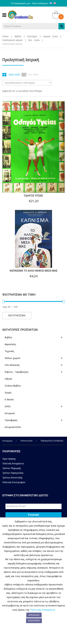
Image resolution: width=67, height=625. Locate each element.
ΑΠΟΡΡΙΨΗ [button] (34, 620)
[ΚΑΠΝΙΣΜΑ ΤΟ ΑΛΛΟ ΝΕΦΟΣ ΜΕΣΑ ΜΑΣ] (33, 239)
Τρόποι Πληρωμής (11, 468)
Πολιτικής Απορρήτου (42, 609)
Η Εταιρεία (7, 440)
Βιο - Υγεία (33, 40)
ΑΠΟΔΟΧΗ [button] (34, 614)
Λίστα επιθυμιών (40, 3)
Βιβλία (17, 36)
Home (5, 36)
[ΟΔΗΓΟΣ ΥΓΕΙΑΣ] (33, 147)
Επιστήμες (32, 36)
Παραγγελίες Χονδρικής (52, 440)
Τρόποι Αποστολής (12, 477)
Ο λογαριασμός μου (20, 3)
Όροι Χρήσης (9, 458)
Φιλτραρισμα (16, 315)
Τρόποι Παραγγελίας (13, 472)
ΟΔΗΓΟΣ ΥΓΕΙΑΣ (33, 195)
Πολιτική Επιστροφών (13, 482)
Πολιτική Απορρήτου (13, 463)
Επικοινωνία (26, 440)
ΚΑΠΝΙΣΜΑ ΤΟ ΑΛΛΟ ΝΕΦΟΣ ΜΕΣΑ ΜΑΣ (33, 270)
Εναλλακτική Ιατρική (12, 40)
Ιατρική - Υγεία (50, 36)
